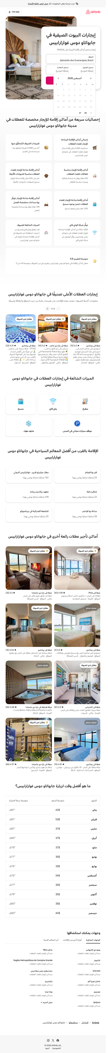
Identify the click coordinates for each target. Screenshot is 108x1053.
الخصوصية (56, 1048)
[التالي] (47, 308)
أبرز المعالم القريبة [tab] (50, 940)
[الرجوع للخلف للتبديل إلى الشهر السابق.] (91, 78)
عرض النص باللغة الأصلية (38, 3)
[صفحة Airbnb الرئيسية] (93, 11)
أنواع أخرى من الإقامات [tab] (72, 940)
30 (85, 113)
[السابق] (58, 308)
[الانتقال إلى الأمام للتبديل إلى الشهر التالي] (58, 78)
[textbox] (83, 71)
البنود (47, 1048)
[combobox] (70, 60)
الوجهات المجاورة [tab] (93, 940)
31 (80, 113)
